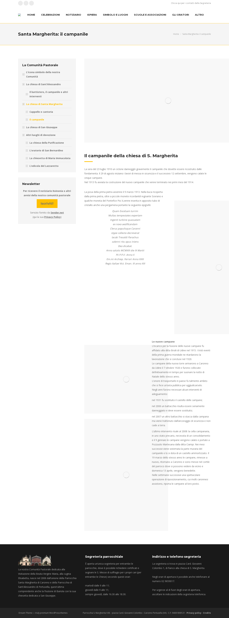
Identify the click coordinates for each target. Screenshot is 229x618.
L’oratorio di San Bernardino (46, 150)
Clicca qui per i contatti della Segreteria (191, 3)
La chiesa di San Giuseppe (41, 127)
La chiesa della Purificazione (47, 142)
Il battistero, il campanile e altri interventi (49, 94)
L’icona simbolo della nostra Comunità (43, 74)
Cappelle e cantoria (41, 111)
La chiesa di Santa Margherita (44, 104)
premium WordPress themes (53, 612)
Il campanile (37, 119)
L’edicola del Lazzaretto (44, 165)
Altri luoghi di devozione (40, 135)
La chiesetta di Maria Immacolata (50, 158)
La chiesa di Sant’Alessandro (43, 84)
